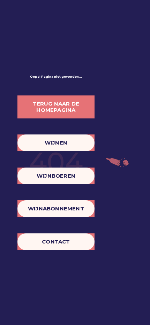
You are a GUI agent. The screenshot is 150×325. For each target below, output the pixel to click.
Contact (56, 241)
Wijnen (56, 142)
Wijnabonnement (56, 208)
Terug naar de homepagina (56, 106)
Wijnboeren (56, 175)
